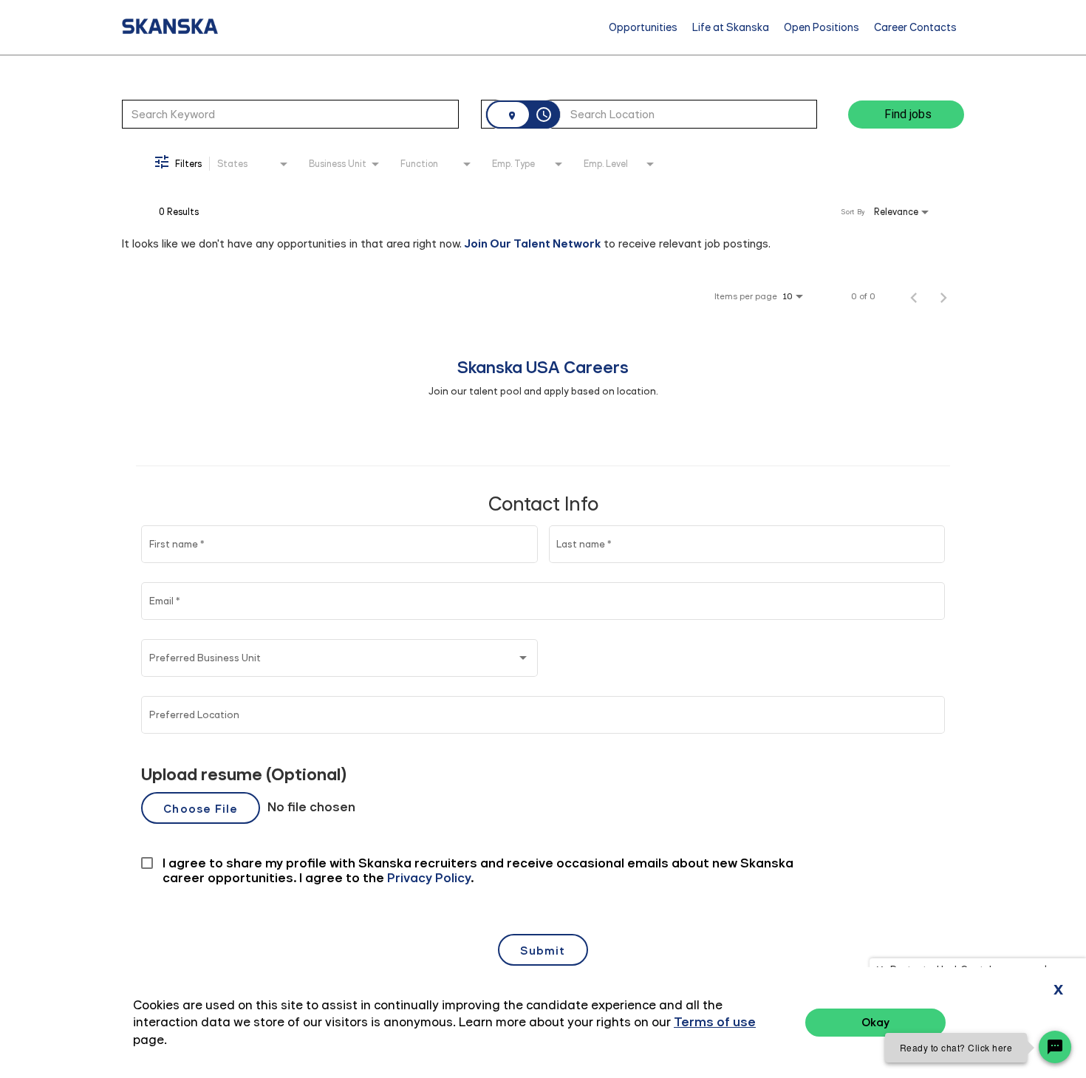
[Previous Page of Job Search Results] (914, 296)
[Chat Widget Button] (1055, 1047)
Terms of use (715, 1022)
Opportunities (643, 27)
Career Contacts (915, 27)
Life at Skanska (730, 27)
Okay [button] (875, 1022)
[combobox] (290, 114)
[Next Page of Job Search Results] (943, 296)
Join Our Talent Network (533, 243)
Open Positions (821, 27)
